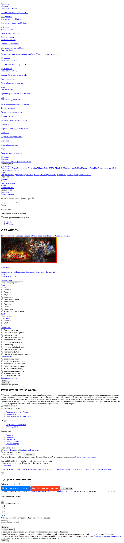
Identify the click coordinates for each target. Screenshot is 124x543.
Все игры (52, 175)
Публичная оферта (36, 469)
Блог (11, 469)
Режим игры (6, 328)
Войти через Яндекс (50, 488)
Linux (6, 325)
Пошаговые (20, 272)
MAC (6, 323)
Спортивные (9, 309)
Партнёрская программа (16, 425)
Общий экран (9, 345)
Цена (3, 285)
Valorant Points (43, 168)
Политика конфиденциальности (60, 469)
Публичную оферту (38, 491)
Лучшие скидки (63, 175)
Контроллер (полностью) (14, 361)
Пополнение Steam (9, 168)
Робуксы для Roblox (72, 168)
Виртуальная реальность (14, 371)
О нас (3, 181)
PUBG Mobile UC (56, 168)
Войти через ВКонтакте (18, 488)
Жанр (3, 287)
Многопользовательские (14, 311)
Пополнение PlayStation (27, 168)
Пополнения (6, 166)
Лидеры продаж (12, 442)
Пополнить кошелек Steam (17, 412)
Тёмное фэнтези (46, 272)
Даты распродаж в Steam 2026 (18, 416)
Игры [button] (3, 87)
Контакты (5, 192)
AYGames (10, 224)
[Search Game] (2, 216)
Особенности (6, 356)
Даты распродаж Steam (24, 175)
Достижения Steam (11, 359)
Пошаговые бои (32, 272)
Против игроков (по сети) (14, 337)
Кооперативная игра (12, 340)
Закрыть (5, 527)
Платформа (5, 318)
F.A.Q (3, 185)
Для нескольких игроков (14, 332)
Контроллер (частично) (13, 368)
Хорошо (5, 541)
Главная (4, 179)
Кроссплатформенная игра (15, 366)
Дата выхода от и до (9, 378)
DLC (89, 175)
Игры (3, 172)
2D (54, 272)
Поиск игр (10, 435)
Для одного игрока (11, 330)
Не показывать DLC (12, 376)
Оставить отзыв (8, 529)
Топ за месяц (8, 236)
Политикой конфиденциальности (107, 536)
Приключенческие (11, 299)
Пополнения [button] (6, 4)
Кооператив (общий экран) (15, 347)
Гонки (6, 307)
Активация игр (7, 188)
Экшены (7, 292)
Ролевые (7, 290)
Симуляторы (9, 304)
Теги (3, 314)
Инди (6, 294)
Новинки (83, 175)
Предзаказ (74, 175)
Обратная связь (7, 194)
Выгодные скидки (62, 236)
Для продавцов (12, 427)
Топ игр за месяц (41, 175)
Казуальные (9, 302)
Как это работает (8, 183)
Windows (7, 321)
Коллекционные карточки (14, 364)
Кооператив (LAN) (11, 352)
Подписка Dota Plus (89, 168)
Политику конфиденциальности (61, 491)
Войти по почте (66, 488)
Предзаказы (11, 439)
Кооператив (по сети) (13, 342)
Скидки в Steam (7, 175)
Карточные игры (8, 272)
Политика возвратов (85, 469)
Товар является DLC (12, 373)
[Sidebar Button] (2, 2)
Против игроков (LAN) (13, 349)
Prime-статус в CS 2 (106, 168)
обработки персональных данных (85, 457)
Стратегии (8, 297)
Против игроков (10, 335)
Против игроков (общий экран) (17, 354)
